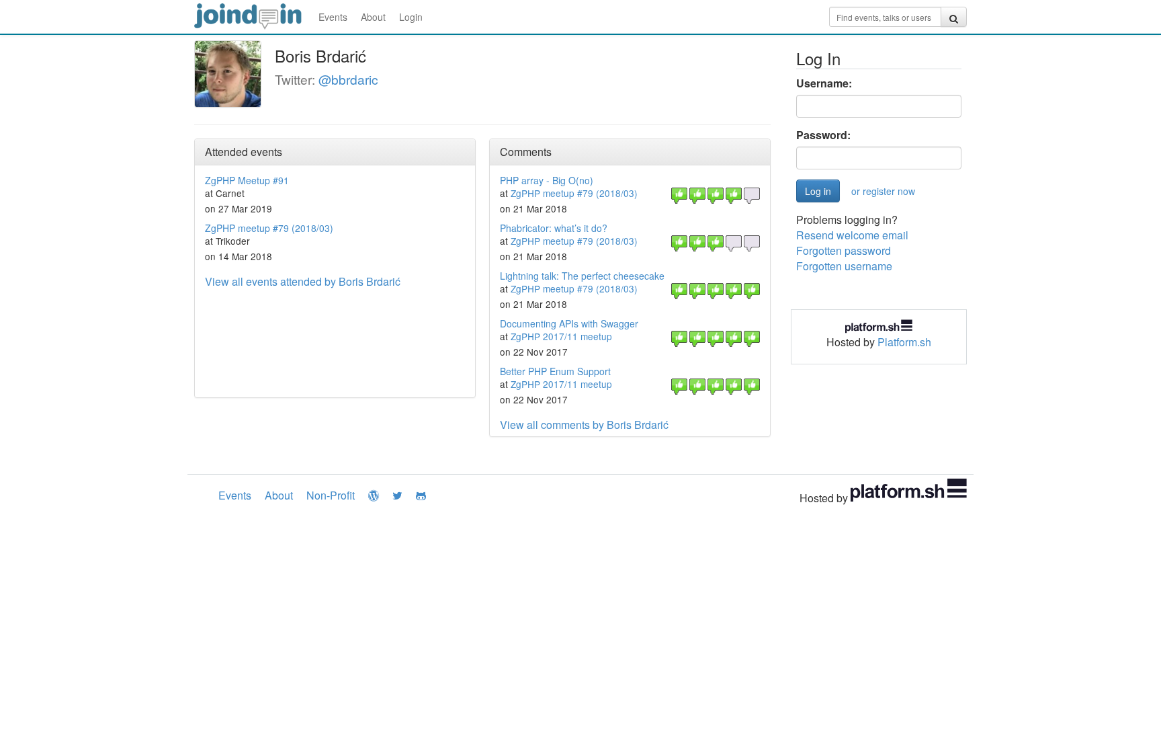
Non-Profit (330, 495)
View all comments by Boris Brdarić (584, 424)
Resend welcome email (852, 235)
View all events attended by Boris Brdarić (302, 281)
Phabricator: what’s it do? (553, 228)
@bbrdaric (348, 79)
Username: (824, 83)
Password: (823, 135)
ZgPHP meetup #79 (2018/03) (269, 228)
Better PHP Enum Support (555, 371)
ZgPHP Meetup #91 (247, 180)
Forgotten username (844, 266)
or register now (883, 191)
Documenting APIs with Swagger (569, 323)
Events (332, 17)
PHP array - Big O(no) (546, 180)
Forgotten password (843, 250)
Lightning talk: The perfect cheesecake (582, 275)
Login (411, 17)
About (373, 17)
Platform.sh (904, 342)
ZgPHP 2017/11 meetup (561, 336)
